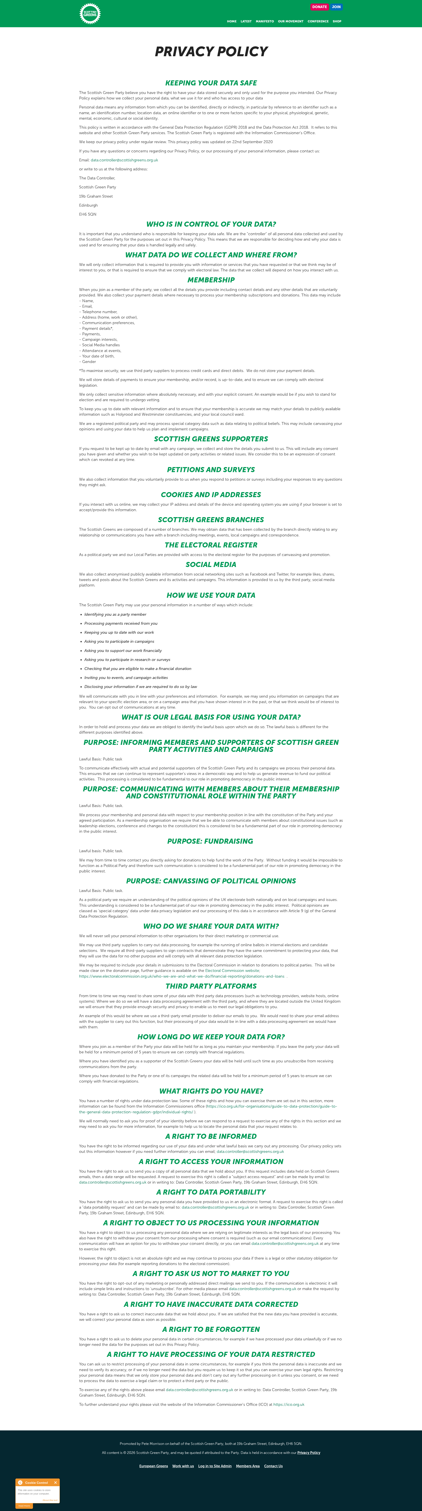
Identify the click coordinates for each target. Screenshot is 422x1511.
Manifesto (265, 21)
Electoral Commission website (232, 970)
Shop (337, 21)
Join (336, 7)
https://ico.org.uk (288, 1404)
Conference (318, 21)
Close (55, 1482)
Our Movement (291, 21)
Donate (319, 7)
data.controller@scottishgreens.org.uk (124, 160)
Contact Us (273, 1466)
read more (24, 1505)
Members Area (248, 1466)
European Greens (153, 1466)
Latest (246, 21)
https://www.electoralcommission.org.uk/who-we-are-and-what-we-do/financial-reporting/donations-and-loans (182, 976)
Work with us (183, 1466)
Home (231, 21)
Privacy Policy (308, 1453)
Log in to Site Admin (215, 1466)
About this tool (50, 1500)
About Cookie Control (20, 1482)
